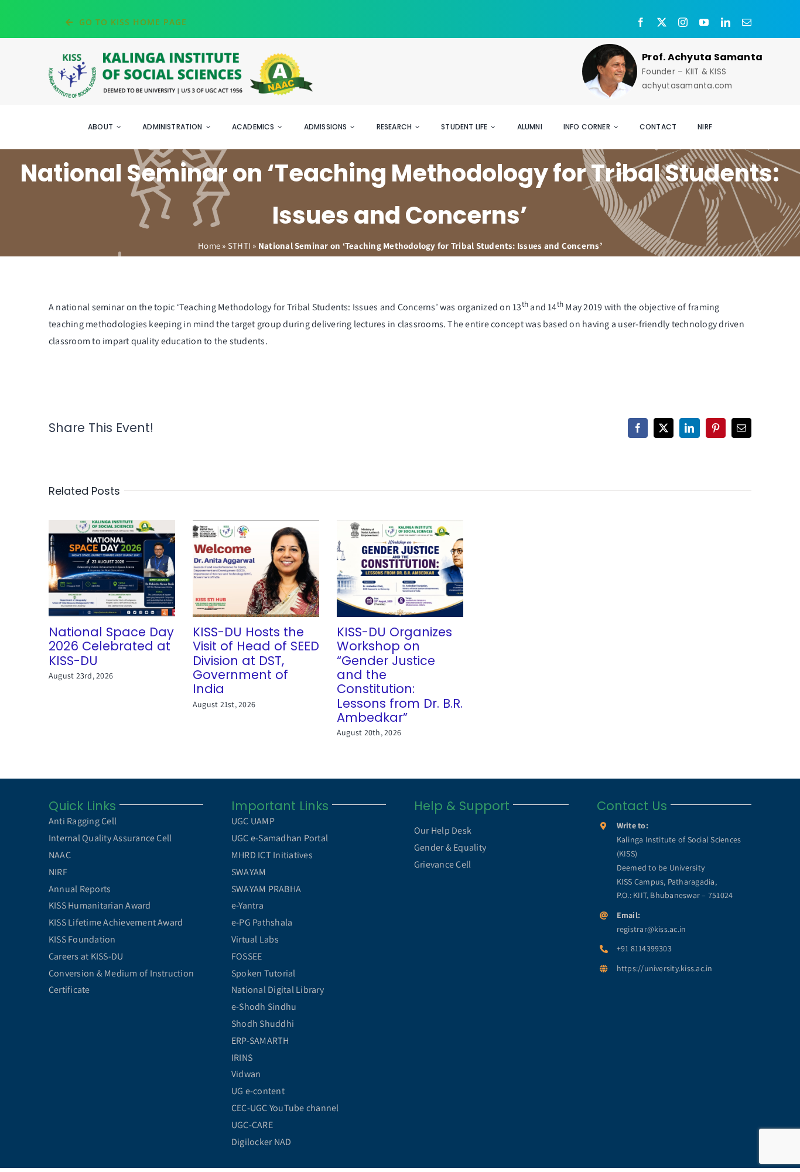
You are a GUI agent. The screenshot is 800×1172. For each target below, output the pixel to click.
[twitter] (661, 22)
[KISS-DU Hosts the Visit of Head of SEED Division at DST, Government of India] (256, 568)
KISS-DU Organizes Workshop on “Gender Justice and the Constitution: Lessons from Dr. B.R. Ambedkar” (383, 568)
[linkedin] (725, 22)
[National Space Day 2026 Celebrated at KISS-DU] (112, 568)
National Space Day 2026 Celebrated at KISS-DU (95, 568)
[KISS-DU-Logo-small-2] (181, 55)
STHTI (239, 245)
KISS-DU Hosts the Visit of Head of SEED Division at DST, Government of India (239, 568)
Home (209, 245)
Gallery (128, 568)
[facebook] (640, 22)
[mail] (746, 22)
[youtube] (704, 22)
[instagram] (683, 22)
